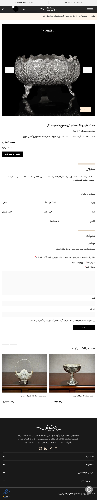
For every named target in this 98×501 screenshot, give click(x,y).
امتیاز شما (90, 263)
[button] (87, 70)
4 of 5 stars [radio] (75, 263)
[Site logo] (48, 8)
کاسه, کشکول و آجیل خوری (52, 16)
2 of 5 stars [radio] (80, 263)
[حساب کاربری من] (3, 8)
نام (93, 298)
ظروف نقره (70, 16)
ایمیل (92, 309)
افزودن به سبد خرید (12, 154)
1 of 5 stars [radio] (82, 263)
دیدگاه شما (90, 267)
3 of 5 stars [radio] (78, 263)
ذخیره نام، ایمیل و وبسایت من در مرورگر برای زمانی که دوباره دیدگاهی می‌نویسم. (61, 320)
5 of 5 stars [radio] (73, 263)
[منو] (90, 9)
